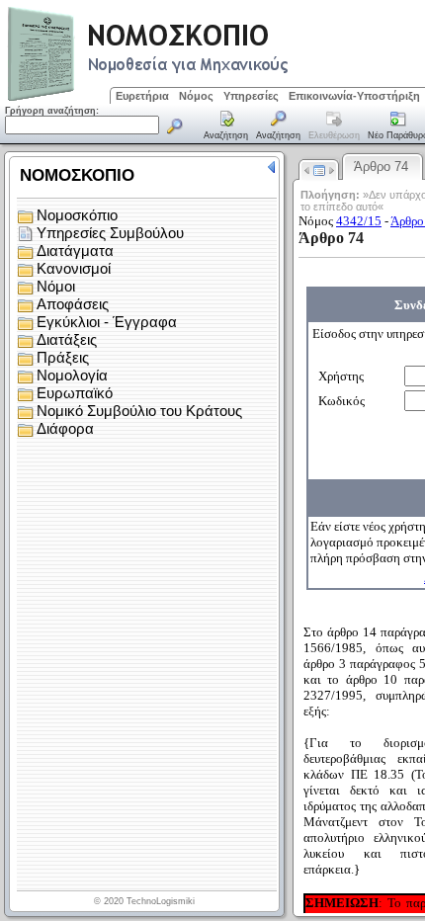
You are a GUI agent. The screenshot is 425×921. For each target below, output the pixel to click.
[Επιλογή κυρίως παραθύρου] (226, 126)
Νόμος (196, 96)
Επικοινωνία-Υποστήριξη (354, 96)
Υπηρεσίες (251, 96)
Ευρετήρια (142, 96)
